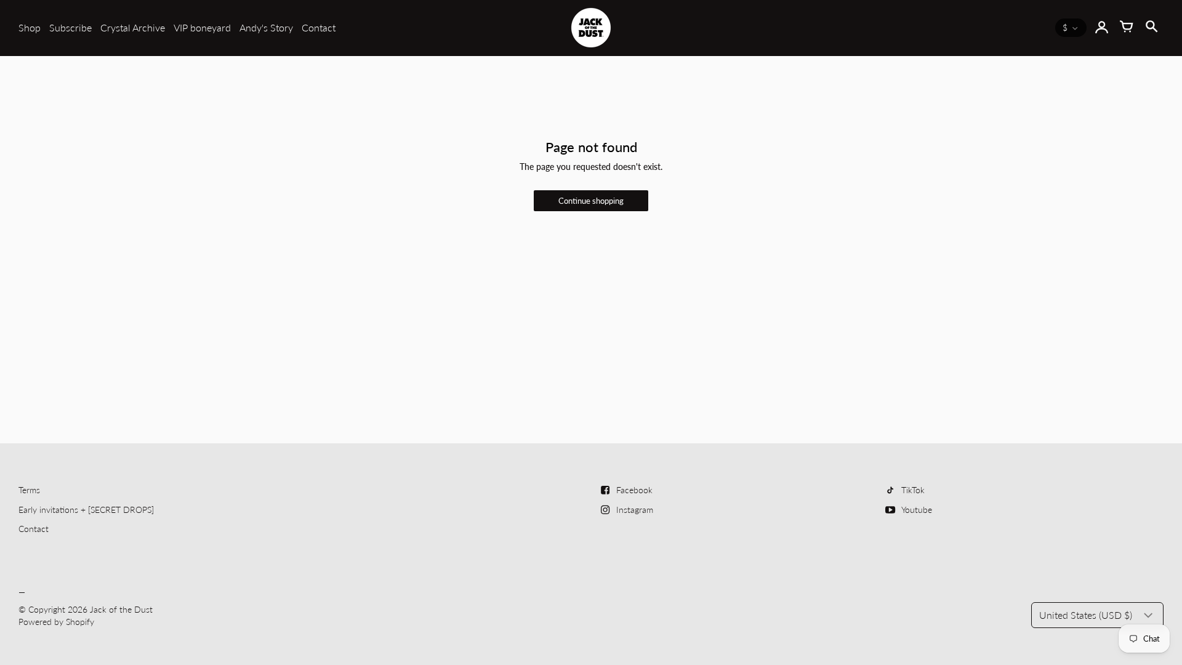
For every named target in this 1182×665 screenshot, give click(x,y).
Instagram (634, 509)
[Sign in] (1102, 27)
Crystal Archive (132, 27)
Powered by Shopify (56, 621)
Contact (319, 27)
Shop (29, 27)
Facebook (634, 490)
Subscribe (70, 27)
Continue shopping (591, 201)
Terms (29, 490)
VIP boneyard (202, 27)
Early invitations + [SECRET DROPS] (86, 509)
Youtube (916, 509)
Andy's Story (266, 27)
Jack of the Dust (121, 609)
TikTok (913, 490)
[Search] (1151, 27)
